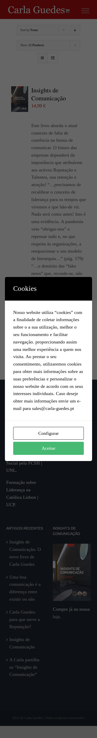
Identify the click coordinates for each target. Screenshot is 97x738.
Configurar (48, 433)
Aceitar (48, 448)
